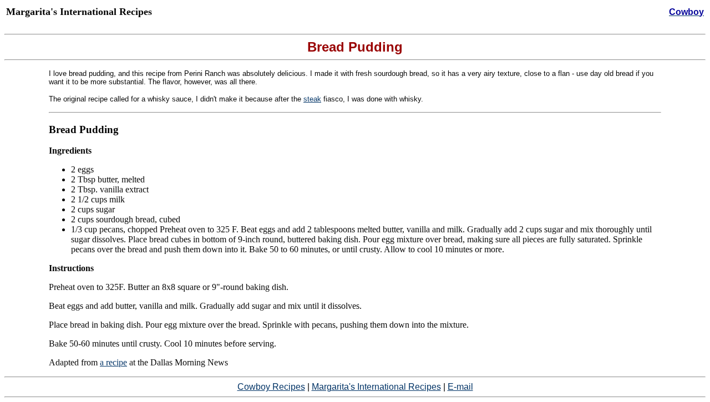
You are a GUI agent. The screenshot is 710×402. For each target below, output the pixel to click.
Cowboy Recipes (271, 386)
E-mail (460, 386)
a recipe (113, 362)
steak (312, 99)
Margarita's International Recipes (376, 386)
